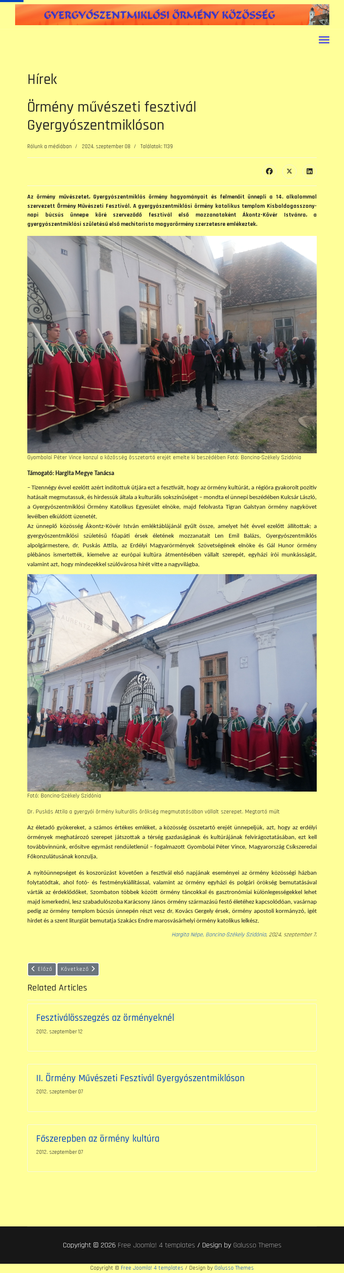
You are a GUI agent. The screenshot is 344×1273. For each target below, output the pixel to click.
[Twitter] (289, 172)
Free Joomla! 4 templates (156, 1245)
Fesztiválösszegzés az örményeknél (105, 1018)
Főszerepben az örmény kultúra (97, 1139)
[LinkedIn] (309, 172)
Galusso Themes (257, 1245)
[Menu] (324, 39)
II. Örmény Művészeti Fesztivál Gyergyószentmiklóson (140, 1078)
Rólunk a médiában (49, 146)
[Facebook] (269, 172)
